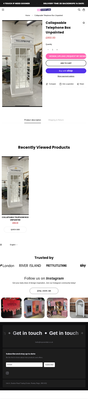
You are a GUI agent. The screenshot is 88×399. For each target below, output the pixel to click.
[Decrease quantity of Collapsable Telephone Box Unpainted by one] (48, 49)
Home (27, 15)
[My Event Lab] (44, 9)
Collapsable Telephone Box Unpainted (15, 218)
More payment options (66, 76)
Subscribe (49, 365)
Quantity (49, 44)
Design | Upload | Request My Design (67, 56)
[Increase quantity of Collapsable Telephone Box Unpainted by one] (57, 49)
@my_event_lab (44, 291)
